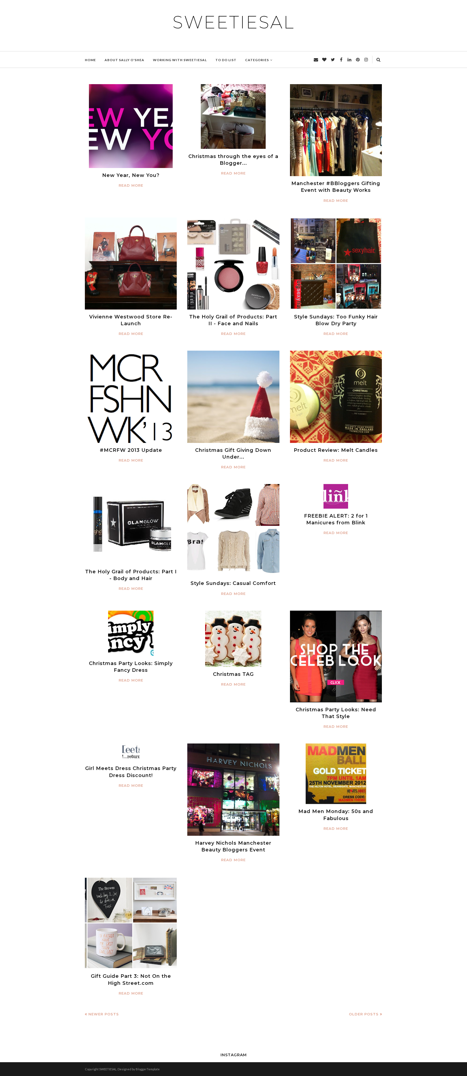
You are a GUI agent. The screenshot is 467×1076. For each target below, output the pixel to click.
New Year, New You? (130, 175)
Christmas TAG (233, 674)
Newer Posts (103, 1014)
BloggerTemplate (148, 1069)
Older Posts (364, 1014)
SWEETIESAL (233, 22)
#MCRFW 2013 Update (131, 450)
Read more (131, 185)
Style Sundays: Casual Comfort (233, 583)
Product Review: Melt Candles (336, 450)
